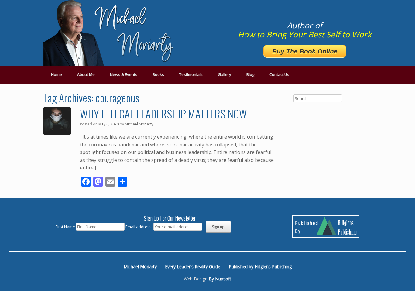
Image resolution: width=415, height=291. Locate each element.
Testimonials (191, 74)
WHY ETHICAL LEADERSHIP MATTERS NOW (163, 113)
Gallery (224, 74)
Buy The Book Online (305, 51)
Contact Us (279, 74)
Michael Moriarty (139, 124)
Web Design (196, 279)
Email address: (139, 226)
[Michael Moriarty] (110, 33)
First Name (65, 226)
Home (56, 74)
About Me (86, 74)
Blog (250, 74)
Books (158, 74)
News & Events (123, 74)
